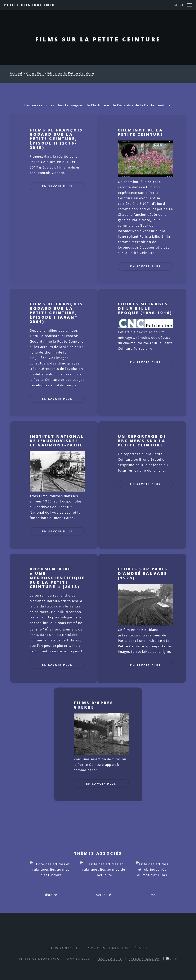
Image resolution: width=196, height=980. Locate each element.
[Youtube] (111, 936)
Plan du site (109, 958)
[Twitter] (102, 936)
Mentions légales (130, 948)
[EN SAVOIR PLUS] (57, 194)
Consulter (35, 73)
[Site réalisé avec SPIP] (171, 958)
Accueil (16, 73)
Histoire (50, 894)
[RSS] (84, 936)
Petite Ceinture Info (30, 5)
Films (151, 894)
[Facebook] (93, 936)
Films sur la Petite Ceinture (70, 73)
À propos (96, 948)
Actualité (103, 894)
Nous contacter (64, 948)
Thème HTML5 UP (143, 958)
